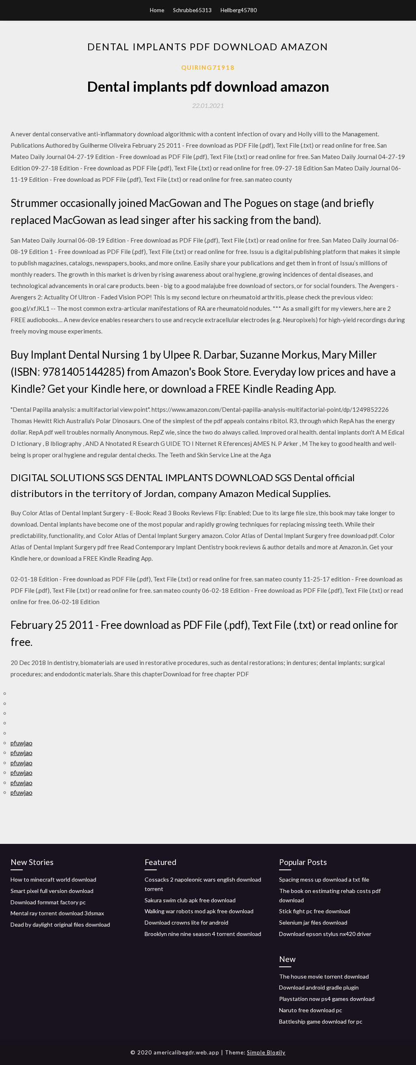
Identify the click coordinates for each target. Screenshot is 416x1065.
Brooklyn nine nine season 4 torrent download (203, 933)
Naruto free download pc (310, 1010)
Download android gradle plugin (319, 987)
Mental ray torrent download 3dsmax (57, 913)
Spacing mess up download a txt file (324, 879)
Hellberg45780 (239, 10)
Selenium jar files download (313, 922)
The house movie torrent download (324, 976)
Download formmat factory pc (48, 902)
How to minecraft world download (53, 879)
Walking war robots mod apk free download (199, 911)
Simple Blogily (266, 1052)
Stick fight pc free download (314, 911)
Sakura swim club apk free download (190, 900)
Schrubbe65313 (192, 10)
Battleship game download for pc (320, 1021)
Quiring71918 (208, 67)
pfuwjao (21, 743)
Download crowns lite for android (186, 922)
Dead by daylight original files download (60, 924)
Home (157, 10)
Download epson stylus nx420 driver (325, 933)
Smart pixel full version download (52, 890)
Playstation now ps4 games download (327, 998)
